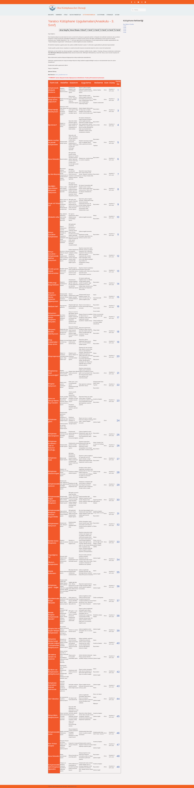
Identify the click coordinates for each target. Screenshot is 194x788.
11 (118, 234)
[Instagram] (141, 2)
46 (118, 733)
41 (118, 656)
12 (118, 256)
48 (118, 756)
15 (118, 297)
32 (118, 524)
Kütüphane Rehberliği (89, 14)
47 (118, 744)
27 (118, 459)
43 (118, 686)
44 (118, 699)
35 (118, 572)
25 (118, 434)
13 (118, 271)
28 (118, 472)
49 (118, 767)
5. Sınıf (124, 32)
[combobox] (138, 9)
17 (118, 317)
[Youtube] (138, 2)
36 (118, 586)
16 (118, 306)
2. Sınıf (124, 27)
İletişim (117, 14)
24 (118, 420)
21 (118, 373)
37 (118, 600)
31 (118, 513)
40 (118, 643)
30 (118, 499)
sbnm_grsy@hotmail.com (61, 74)
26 (118, 445)
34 (118, 559)
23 (118, 400)
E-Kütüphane (100, 14)
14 (118, 283)
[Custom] (145, 2)
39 (118, 630)
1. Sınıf (124, 25)
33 (118, 542)
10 (118, 217)
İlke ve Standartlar (75, 14)
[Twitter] (134, 2)
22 (118, 385)
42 (118, 672)
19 (118, 342)
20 (118, 356)
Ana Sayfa (51, 14)
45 (118, 716)
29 (118, 485)
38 (118, 615)
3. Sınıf (124, 29)
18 (118, 331)
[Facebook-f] (131, 2)
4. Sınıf (124, 30)
